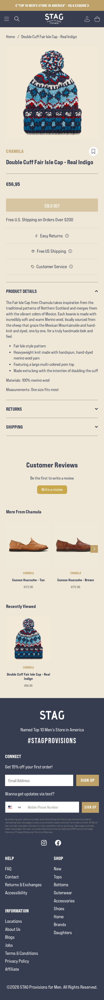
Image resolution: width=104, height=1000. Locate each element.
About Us (12, 929)
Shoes (59, 908)
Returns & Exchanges (23, 884)
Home (10, 36)
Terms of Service (44, 832)
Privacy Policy (17, 961)
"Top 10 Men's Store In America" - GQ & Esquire (52, 5)
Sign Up (88, 780)
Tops (58, 876)
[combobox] (13, 807)
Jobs (9, 945)
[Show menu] (6, 19)
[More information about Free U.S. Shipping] (70, 251)
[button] (88, 5)
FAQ (8, 868)
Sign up (90, 807)
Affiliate (12, 969)
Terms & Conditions (21, 953)
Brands (60, 924)
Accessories (64, 900)
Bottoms (61, 884)
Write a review (52, 489)
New (57, 868)
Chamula (15, 151)
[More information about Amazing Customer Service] (71, 266)
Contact (12, 876)
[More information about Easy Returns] (67, 236)
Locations (13, 921)
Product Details (21, 291)
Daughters (63, 932)
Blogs (10, 937)
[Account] (87, 19)
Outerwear (63, 892)
